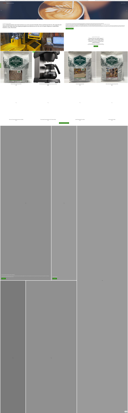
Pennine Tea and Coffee (10, 3)
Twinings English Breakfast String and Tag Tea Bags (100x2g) (48, 119)
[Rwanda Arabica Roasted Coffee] (80, 67)
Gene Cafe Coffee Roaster (70, 28)
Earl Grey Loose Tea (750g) (111, 119)
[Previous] (1, 10)
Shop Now (96, 46)
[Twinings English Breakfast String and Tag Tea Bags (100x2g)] (48, 102)
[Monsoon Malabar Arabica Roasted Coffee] (16, 67)
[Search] (123, 3)
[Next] (126, 10)
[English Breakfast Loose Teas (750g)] (80, 102)
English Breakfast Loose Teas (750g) (80, 119)
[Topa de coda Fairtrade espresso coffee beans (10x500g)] (16, 102)
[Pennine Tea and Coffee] (4, 3)
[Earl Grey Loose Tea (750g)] (112, 102)
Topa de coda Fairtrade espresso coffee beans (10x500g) (16, 119)
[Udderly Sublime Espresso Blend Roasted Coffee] (112, 67)
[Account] (121, 3)
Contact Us (0, 65)
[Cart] (124, 3)
